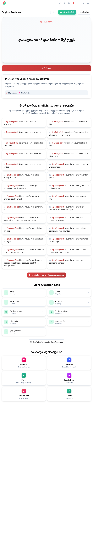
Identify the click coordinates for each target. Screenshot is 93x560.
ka (83, 3)
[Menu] (88, 3)
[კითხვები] (73, 3)
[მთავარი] (60, 3)
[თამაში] (64, 3)
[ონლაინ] (69, 3)
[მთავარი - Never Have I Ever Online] (4, 3)
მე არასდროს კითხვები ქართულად (48, 342)
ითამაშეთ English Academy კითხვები (48, 275)
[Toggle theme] (79, 3)
